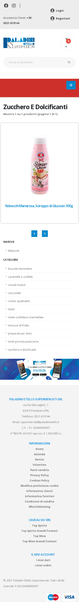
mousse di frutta (18, 325)
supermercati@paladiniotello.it (39, 422)
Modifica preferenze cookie (40, 485)
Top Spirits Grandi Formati (39, 530)
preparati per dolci (20, 333)
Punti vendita (39, 470)
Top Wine (39, 536)
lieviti (11, 309)
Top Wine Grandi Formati (39, 541)
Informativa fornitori (39, 496)
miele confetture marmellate (25, 317)
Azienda (39, 454)
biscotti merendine (20, 268)
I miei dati (43, 560)
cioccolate (14, 293)
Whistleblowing (39, 506)
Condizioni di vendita (39, 501)
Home (40, 449)
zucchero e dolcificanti (22, 349)
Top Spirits (39, 525)
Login (59, 10)
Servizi (39, 459)
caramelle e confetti (20, 276)
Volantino (39, 464)
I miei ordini (43, 565)
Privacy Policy (39, 475)
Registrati (62, 18)
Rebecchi (13, 250)
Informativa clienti (39, 491)
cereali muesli (16, 285)
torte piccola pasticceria (23, 341)
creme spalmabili (19, 301)
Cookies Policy (39, 480)
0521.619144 (42, 416)
